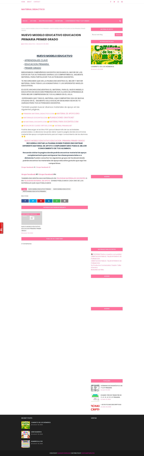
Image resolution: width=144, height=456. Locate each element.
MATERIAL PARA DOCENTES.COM (63, 121)
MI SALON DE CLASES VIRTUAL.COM (38, 125)
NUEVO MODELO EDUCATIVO (61, 189)
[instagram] (118, 2)
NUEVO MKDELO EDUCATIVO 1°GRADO (39, 189)
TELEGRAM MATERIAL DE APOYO (37, 181)
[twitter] (114, 2)
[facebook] (111, 2)
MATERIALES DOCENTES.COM (35, 117)
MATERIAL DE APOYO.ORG (68, 113)
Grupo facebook (27, 167)
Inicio (23, 28)
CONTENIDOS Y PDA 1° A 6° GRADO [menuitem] (77, 21)
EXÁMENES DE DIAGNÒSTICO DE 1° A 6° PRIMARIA (111, 387)
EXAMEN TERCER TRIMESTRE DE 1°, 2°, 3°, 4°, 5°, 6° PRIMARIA (111, 396)
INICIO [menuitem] (25, 21)
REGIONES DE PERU (97, 270)
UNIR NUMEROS (36, 432)
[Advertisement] (117, 88)
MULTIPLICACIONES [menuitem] (45, 21)
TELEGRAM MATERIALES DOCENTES (71, 178)
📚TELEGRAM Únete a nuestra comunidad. (106, 254)
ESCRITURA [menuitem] (59, 21)
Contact (37, 2)
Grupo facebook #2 (43, 167)
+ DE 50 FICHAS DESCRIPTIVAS (111, 405)
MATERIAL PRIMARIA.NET (63, 126)
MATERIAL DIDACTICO (33, 9)
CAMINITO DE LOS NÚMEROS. (102, 66)
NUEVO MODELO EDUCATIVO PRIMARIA (37, 28)
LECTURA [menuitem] (33, 21)
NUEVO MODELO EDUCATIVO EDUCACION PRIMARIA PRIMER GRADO (55, 140)
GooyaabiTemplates (88, 453)
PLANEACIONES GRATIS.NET (62, 117)
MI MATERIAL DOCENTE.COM (35, 122)
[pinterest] (122, 2)
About (29, 2)
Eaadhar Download (63, 453)
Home (23, 2)
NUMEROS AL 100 (37, 441)
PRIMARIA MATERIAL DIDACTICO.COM (39, 113)
